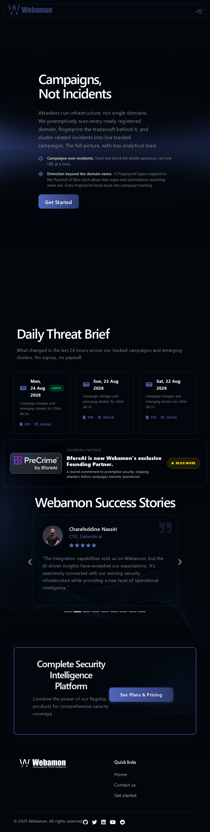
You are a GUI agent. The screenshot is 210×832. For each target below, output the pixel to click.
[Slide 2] (77, 612)
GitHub (45, 424)
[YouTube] (113, 822)
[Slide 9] (142, 612)
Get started (125, 795)
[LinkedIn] (103, 822)
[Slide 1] (68, 612)
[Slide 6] (114, 612)
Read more (186, 463)
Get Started (58, 201)
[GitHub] (85, 822)
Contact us (125, 784)
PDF (28, 424)
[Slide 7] (123, 612)
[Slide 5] (105, 612)
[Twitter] (94, 822)
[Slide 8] (132, 612)
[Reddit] (122, 822)
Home (120, 774)
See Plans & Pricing (141, 694)
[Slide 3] (86, 612)
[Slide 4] (96, 612)
